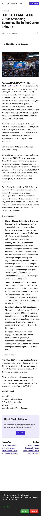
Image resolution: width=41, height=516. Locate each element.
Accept (24, 511)
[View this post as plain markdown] (34, 33)
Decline (34, 511)
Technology (34, 3)
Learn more (6, 506)
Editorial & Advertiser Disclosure (17, 44)
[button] (3, 3)
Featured (5, 11)
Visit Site (21, 433)
